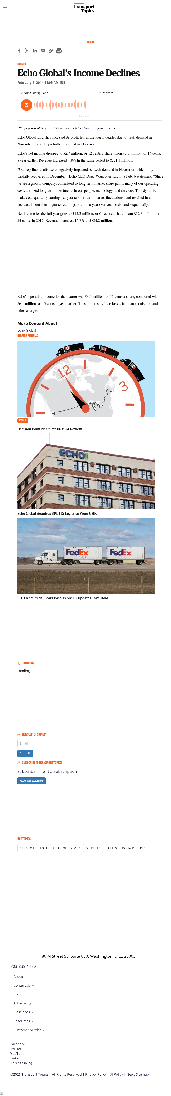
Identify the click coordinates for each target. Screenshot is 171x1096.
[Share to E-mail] (43, 51)
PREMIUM (22, 420)
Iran (43, 848)
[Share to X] (27, 51)
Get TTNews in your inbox (93, 127)
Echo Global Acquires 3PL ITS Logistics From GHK (57, 513)
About (18, 976)
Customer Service (28, 1030)
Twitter (15, 1049)
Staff (17, 994)
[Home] (86, 8)
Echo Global (26, 330)
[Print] (59, 51)
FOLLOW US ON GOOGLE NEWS (31, 781)
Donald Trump (133, 848)
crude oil (27, 848)
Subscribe (26, 771)
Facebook (17, 1044)
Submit (25, 753)
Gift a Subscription (60, 771)
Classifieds (22, 1012)
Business (21, 64)
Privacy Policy (96, 1074)
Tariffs (111, 848)
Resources (22, 1021)
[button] (51, 51)
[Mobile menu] (5, 6)
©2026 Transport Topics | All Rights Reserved (46, 1074)
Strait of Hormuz (66, 848)
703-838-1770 (23, 966)
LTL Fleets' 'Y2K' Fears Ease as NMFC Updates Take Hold (62, 598)
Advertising (22, 1003)
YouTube (17, 1053)
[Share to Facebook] (19, 51)
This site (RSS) (21, 1063)
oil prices (93, 848)
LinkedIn (17, 1058)
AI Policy (116, 1074)
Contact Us (23, 985)
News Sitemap (138, 1074)
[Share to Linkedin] (35, 51)
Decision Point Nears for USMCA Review (49, 428)
